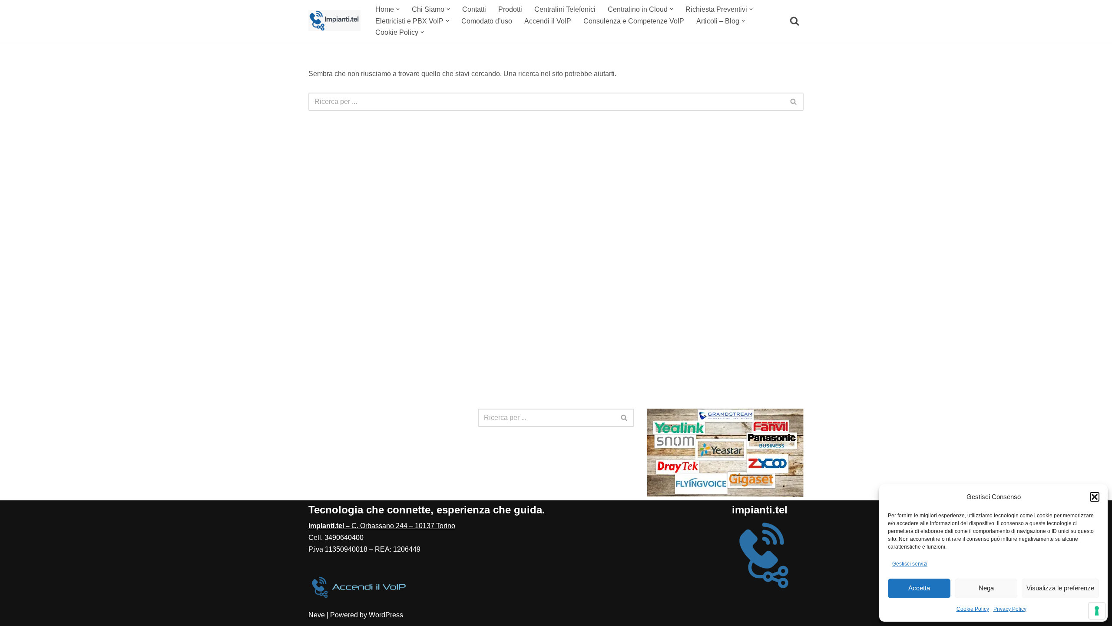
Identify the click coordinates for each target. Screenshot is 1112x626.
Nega (986, 588)
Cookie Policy (972, 609)
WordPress (386, 615)
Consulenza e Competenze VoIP (633, 21)
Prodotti (510, 9)
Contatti (474, 9)
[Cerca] (794, 21)
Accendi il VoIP (547, 21)
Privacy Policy (1009, 609)
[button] (1094, 497)
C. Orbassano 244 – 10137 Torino (381, 525)
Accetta (919, 588)
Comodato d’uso (486, 21)
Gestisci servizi (909, 564)
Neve (316, 615)
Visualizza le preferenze (1060, 588)
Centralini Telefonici (565, 9)
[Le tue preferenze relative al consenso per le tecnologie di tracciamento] (1097, 611)
